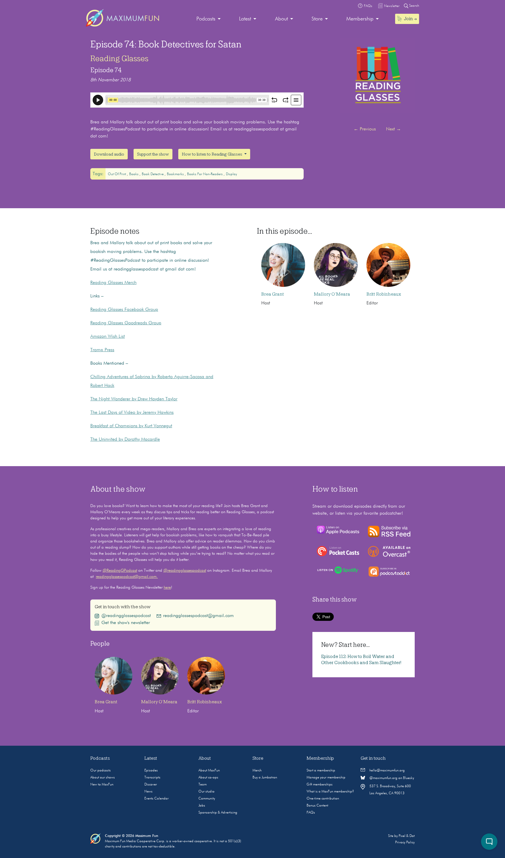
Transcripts (152, 777)
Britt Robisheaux (383, 294)
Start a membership (321, 770)
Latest (245, 19)
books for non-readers (205, 174)
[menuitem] (208, 19)
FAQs (311, 812)
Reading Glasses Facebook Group (124, 309)
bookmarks (176, 174)
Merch (257, 770)
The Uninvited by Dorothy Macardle (125, 439)
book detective (153, 174)
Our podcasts (100, 770)
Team (202, 784)
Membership (359, 19)
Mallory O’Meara (332, 294)
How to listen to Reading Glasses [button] (212, 154)
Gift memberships (320, 784)
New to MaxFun (101, 784)
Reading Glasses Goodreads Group (125, 323)
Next (393, 129)
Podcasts (205, 19)
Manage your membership (326, 777)
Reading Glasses (119, 58)
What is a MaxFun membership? (330, 791)
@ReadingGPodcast (120, 570)
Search (413, 6)
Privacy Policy (405, 842)
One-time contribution (323, 798)
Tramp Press (102, 350)
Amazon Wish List (107, 336)
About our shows (102, 777)
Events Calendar (156, 798)
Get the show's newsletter (125, 623)
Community (206, 798)
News (148, 791)
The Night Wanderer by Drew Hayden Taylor (133, 399)
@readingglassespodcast (184, 570)
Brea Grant (272, 294)
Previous (365, 129)
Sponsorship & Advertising (217, 812)
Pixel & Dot (407, 836)
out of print (117, 174)
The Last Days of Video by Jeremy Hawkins (132, 412)
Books (134, 174)
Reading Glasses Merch (113, 282)
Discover (150, 784)
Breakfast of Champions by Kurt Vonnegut (131, 426)
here (167, 587)
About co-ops (208, 777)
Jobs (201, 805)
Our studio (206, 791)
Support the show (153, 154)
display (231, 174)
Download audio (109, 154)
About (281, 19)
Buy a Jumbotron (264, 777)
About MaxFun (209, 770)
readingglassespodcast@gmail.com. (127, 577)
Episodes (151, 770)
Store (317, 19)
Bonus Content (317, 805)
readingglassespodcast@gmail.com (198, 616)
